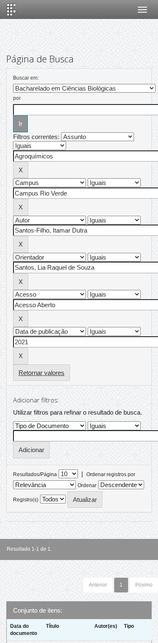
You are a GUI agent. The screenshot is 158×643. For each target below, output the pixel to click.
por (17, 98)
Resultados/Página (35, 474)
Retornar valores (41, 372)
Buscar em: (26, 78)
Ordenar (87, 485)
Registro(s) (25, 500)
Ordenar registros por (110, 474)
